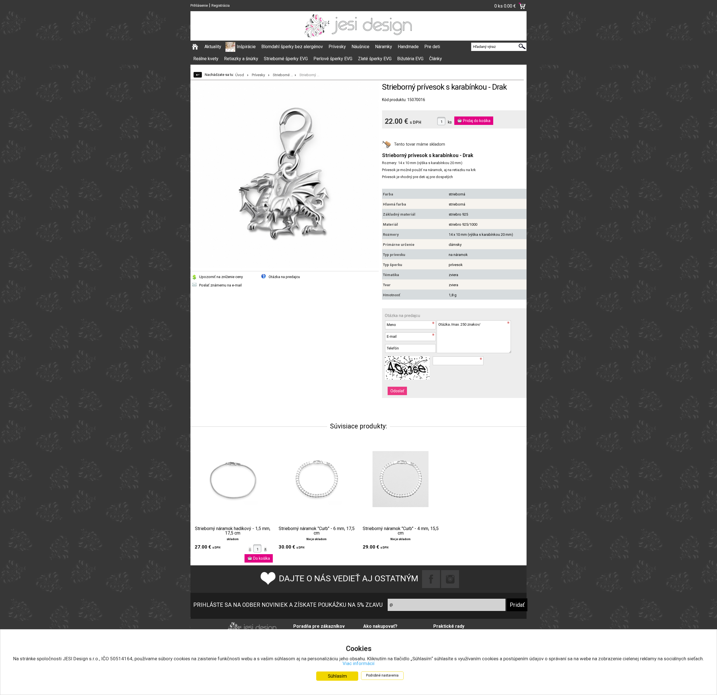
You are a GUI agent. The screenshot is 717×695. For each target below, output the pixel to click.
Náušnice (360, 46)
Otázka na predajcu (284, 277)
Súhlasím (337, 676)
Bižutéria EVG (410, 58)
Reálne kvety (205, 58)
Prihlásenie (199, 5)
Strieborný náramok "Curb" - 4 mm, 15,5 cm (401, 530)
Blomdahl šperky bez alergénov (292, 46)
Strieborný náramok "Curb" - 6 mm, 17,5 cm (317, 530)
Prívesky (337, 46)
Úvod (239, 75)
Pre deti (432, 46)
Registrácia (220, 5)
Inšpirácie (246, 46)
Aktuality (212, 46)
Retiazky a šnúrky (241, 58)
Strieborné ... (283, 75)
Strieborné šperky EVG (286, 58)
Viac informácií (358, 663)
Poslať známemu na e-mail (220, 285)
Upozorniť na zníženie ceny (221, 277)
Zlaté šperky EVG (375, 58)
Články (435, 58)
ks (450, 122)
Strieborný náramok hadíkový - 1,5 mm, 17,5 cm (232, 530)
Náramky (383, 46)
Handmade (408, 46)
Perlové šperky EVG (332, 58)
